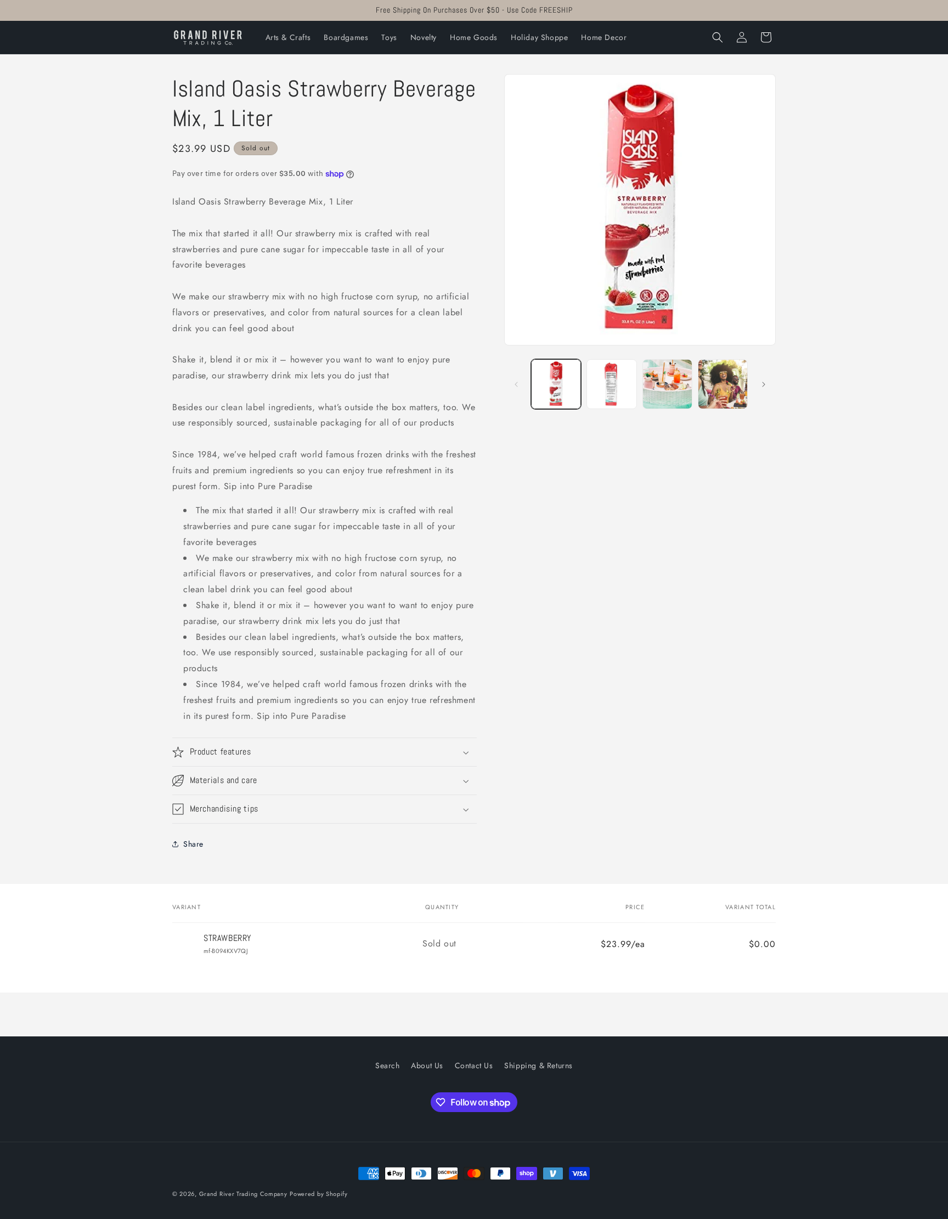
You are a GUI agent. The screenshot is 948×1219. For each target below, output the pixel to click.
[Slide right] (764, 384)
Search (387, 1065)
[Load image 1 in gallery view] (556, 384)
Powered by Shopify (319, 1193)
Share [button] (193, 843)
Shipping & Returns (538, 1065)
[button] (718, 37)
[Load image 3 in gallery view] (667, 384)
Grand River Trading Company (243, 1193)
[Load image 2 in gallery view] (611, 384)
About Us (427, 1065)
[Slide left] (516, 384)
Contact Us (474, 1065)
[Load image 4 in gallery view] (723, 384)
